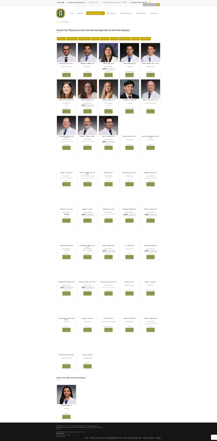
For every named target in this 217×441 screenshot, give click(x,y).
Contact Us (154, 13)
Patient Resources (126, 13)
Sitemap (158, 438)
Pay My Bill (60, 2)
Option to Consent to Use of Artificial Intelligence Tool (105, 438)
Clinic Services (111, 13)
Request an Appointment (77, 2)
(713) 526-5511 (94, 2)
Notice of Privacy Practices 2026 (132, 438)
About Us (80, 13)
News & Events (141, 13)
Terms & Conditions (148, 438)
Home (72, 13)
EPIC (86, 438)
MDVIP (84, 250)
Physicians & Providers (95, 13)
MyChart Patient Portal (139, 2)
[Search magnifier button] (158, 4)
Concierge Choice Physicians (108, 70)
